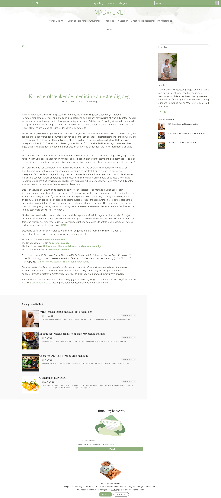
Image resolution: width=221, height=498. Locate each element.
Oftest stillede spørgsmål (143, 21)
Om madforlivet (164, 21)
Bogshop (109, 21)
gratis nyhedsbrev (39, 282)
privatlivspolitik (109, 444)
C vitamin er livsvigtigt (52, 377)
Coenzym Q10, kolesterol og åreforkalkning (182, 142)
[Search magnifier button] (216, 3)
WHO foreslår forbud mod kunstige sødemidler (183, 124)
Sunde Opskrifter (57, 21)
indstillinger (115, 490)
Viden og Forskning (77, 21)
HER (63, 225)
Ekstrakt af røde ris (59, 249)
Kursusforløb (95, 21)
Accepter (105, 494)
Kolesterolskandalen (54, 239)
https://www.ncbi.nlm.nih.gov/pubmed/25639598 (66, 261)
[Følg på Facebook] (32, 3)
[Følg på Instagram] (37, 3)
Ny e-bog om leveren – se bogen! (110, 3)
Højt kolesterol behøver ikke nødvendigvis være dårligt (72, 246)
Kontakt (110, 29)
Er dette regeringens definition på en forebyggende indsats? (187, 133)
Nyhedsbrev (122, 21)
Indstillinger (121, 494)
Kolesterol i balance (59, 243)
